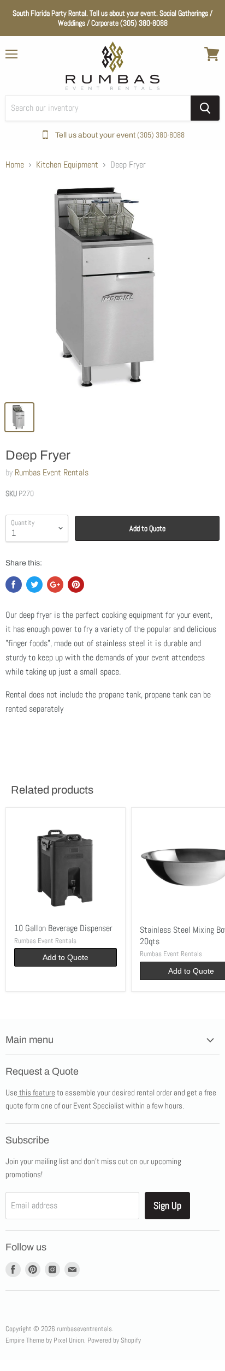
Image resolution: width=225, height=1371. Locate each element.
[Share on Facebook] (13, 584)
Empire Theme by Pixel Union (44, 1340)
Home (14, 165)
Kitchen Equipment (67, 165)
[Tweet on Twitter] (34, 584)
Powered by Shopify (114, 1340)
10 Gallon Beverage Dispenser (63, 928)
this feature (36, 1092)
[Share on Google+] (55, 584)
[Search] (205, 108)
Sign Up (167, 1205)
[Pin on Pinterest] (76, 584)
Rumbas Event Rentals (51, 472)
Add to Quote (147, 528)
